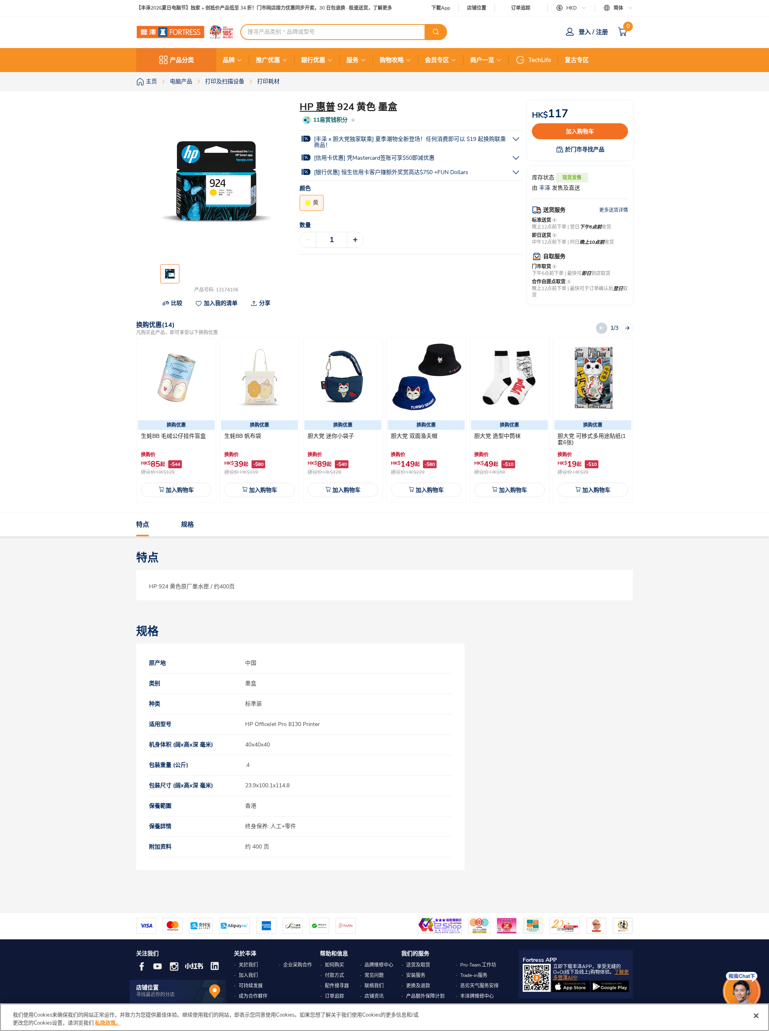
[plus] (355, 239)
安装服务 (415, 975)
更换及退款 (418, 986)
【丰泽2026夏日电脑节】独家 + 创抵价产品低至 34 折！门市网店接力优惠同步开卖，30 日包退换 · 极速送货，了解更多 (264, 8)
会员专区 (437, 60)
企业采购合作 (297, 965)
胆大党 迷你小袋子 (331, 436)
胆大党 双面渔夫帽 (414, 436)
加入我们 (248, 975)
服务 (352, 60)
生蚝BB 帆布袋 (242, 436)
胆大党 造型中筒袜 (497, 436)
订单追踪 (520, 8)
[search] (436, 32)
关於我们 (248, 965)
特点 (142, 524)
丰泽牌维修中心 (477, 996)
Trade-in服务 (473, 975)
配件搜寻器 (337, 986)
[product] (176, 378)
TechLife (539, 60)
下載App (440, 8)
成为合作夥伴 (253, 996)
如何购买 (334, 965)
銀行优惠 (313, 60)
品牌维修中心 (378, 965)
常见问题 (374, 975)
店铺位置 (476, 8)
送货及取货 (418, 965)
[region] (384, 1017)
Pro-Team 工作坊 (478, 965)
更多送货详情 (613, 210)
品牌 (229, 60)
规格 (187, 524)
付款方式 (334, 975)
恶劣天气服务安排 (479, 986)
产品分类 (182, 60)
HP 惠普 (317, 107)
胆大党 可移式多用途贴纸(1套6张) (592, 439)
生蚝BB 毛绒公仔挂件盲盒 (173, 436)
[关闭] (756, 1016)
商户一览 (482, 60)
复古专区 (577, 60)
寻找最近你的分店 (155, 994)
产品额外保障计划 (425, 996)
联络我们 (374, 986)
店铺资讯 (374, 996)
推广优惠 (268, 60)
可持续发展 (251, 986)
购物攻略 (392, 60)
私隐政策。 (108, 1022)
